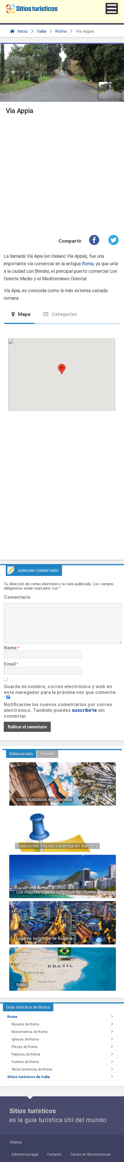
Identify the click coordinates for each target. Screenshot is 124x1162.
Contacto (54, 1154)
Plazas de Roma (24, 1047)
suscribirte (84, 710)
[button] (112, 8)
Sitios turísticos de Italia (28, 1077)
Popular (47, 753)
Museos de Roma (25, 1024)
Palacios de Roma (26, 1054)
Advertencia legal (25, 1154)
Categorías (63, 314)
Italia (41, 31)
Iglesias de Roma (25, 1039)
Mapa (23, 314)
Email (10, 664)
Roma (61, 31)
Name (10, 648)
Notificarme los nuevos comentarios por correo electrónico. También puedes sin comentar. (58, 710)
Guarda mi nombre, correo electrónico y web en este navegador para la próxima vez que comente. (60, 689)
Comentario (17, 597)
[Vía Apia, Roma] (110, 90)
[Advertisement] (62, 172)
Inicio (22, 31)
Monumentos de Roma (30, 1032)
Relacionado (21, 753)
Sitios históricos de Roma (32, 1069)
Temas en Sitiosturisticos (90, 1154)
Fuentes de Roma (25, 1062)
